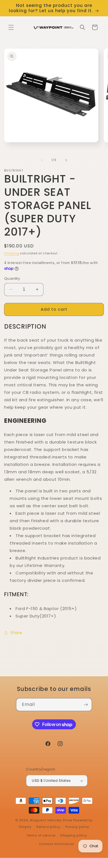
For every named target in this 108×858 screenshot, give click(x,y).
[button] (11, 27)
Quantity (12, 278)
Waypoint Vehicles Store (51, 820)
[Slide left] (42, 160)
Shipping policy (73, 835)
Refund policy (48, 827)
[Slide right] (66, 160)
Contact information (56, 844)
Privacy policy (77, 827)
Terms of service (40, 835)
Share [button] (16, 632)
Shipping (11, 253)
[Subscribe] (85, 704)
